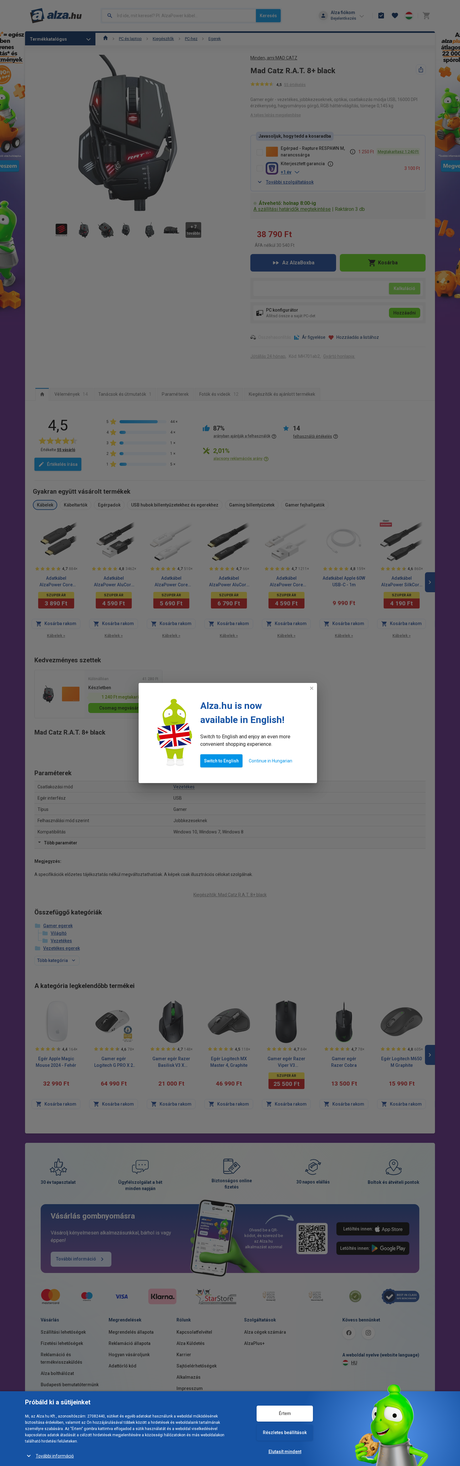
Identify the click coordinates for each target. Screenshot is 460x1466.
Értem (285, 1413)
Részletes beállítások (285, 1432)
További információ (55, 1455)
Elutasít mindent (284, 1451)
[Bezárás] (311, 688)
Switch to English (221, 760)
